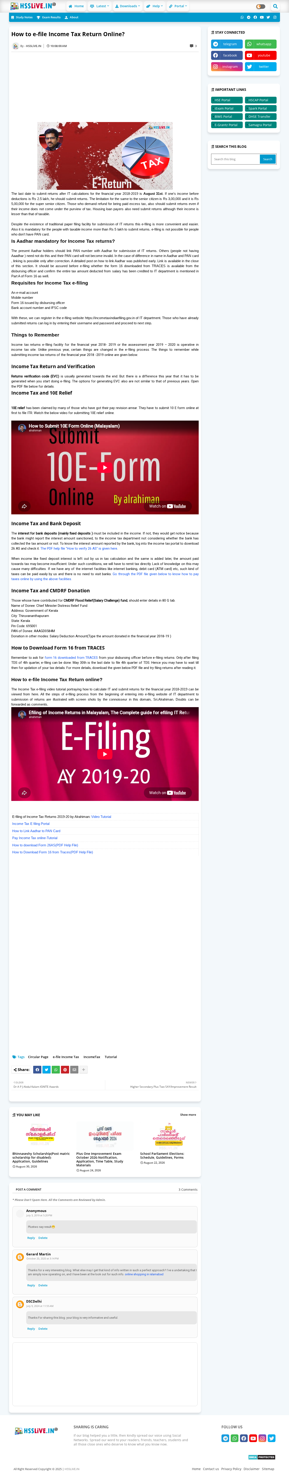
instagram (230, 66)
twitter (264, 66)
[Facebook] (37, 1069)
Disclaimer (252, 1469)
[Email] (74, 1069)
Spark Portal (258, 108)
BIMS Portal (223, 116)
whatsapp (263, 44)
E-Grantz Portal (226, 125)
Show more (188, 1115)
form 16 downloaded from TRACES (71, 658)
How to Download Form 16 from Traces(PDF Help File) (52, 852)
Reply (31, 1238)
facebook (230, 55)
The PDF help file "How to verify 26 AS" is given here (78, 548)
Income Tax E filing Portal (30, 824)
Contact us (211, 1469)
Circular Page (38, 1057)
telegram (230, 44)
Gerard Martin (38, 1254)
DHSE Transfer (259, 116)
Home (79, 6)
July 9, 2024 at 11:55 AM (40, 1306)
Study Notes (24, 17)
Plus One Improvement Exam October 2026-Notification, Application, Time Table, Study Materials (99, 1159)
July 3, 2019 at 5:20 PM (39, 1215)
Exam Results (51, 17)
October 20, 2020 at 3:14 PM (42, 1258)
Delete (42, 1238)
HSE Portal (222, 100)
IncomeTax (92, 1057)
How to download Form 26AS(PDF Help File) (45, 845)
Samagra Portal (260, 125)
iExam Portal (224, 108)
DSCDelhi (34, 1301)
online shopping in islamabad (144, 1274)
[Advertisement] (107, 87)
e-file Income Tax (66, 1057)
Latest (101, 6)
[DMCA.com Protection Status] (261, 1459)
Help (156, 6)
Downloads (128, 6)
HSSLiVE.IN (72, 1469)
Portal (179, 6)
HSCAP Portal (258, 100)
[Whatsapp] (56, 1069)
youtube (264, 55)
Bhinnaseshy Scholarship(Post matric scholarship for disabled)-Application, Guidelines (41, 1157)
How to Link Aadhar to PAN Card (36, 831)
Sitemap (268, 1469)
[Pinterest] (65, 1069)
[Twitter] (46, 1069)
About (73, 17)
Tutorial (111, 1057)
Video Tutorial (101, 817)
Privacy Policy (231, 1469)
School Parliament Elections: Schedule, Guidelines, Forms (162, 1155)
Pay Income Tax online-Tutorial (34, 838)
